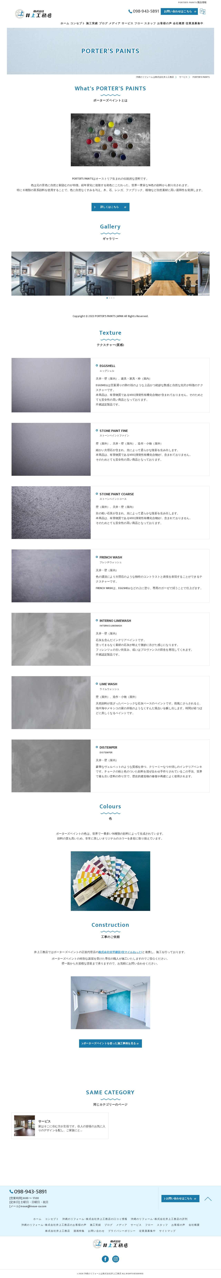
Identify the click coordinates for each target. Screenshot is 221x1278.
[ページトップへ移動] (208, 1198)
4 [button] (113, 298)
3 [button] (111, 298)
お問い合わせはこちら (178, 11)
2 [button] (109, 298)
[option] (44, 274)
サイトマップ (167, 1231)
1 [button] (107, 298)
